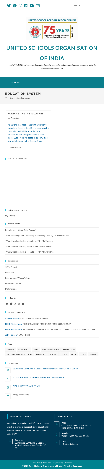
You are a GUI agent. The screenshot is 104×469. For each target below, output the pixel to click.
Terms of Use (36, 462)
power (64, 354)
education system (23, 98)
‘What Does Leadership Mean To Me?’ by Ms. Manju (28, 246)
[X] (7, 304)
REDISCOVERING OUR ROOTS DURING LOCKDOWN (47, 324)
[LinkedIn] (19, 304)
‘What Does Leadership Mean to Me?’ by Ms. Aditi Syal (29, 252)
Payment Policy (58, 462)
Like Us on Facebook (17, 158)
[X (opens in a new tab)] (9, 5)
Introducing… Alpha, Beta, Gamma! (20, 230)
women (93, 354)
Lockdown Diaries (13, 283)
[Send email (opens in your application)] (38, 5)
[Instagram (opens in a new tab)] (20, 5)
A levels (10, 349)
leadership (41, 354)
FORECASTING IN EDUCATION (25, 113)
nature (53, 354)
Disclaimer (68, 462)
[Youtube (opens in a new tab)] (32, 5)
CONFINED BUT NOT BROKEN (33, 318)
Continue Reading (15, 147)
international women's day (19, 354)
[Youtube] (23, 304)
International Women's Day (17, 278)
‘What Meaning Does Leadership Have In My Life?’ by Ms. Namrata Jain (37, 235)
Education (15, 118)
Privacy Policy (47, 462)
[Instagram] (15, 304)
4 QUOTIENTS (23, 335)
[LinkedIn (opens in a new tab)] (26, 5)
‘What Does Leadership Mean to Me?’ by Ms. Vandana (29, 241)
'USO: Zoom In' (11, 267)
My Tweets (10, 215)
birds (36, 349)
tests (83, 354)
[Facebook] (11, 304)
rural (74, 354)
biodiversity (24, 349)
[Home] (6, 98)
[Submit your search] (94, 4)
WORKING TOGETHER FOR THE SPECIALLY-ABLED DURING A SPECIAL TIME (59, 329)
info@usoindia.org (21, 394)
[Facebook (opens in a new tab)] (15, 5)
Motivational (11, 289)
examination (69, 349)
